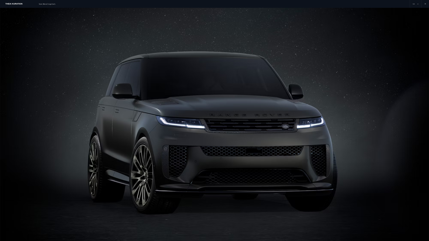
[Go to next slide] (426, 121)
